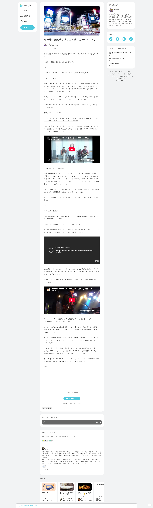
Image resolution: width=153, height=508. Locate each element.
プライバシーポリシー (113, 76)
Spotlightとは (113, 71)
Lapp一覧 (123, 74)
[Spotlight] (25, 7)
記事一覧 (98, 422)
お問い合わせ (129, 76)
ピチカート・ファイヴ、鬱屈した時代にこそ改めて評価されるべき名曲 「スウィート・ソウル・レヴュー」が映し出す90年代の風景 (71, 119)
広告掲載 (122, 76)
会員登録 (65, 403)
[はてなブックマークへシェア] (124, 39)
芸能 (47, 408)
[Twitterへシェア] (111, 39)
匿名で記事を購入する (72, 398)
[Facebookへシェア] (117, 39)
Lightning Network (114, 74)
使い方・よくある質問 (124, 71)
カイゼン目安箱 (121, 78)
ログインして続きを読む (74, 403)
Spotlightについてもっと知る (30, 505)
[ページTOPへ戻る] (150, 505)
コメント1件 (45, 469)
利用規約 (129, 74)
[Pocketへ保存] (131, 39)
